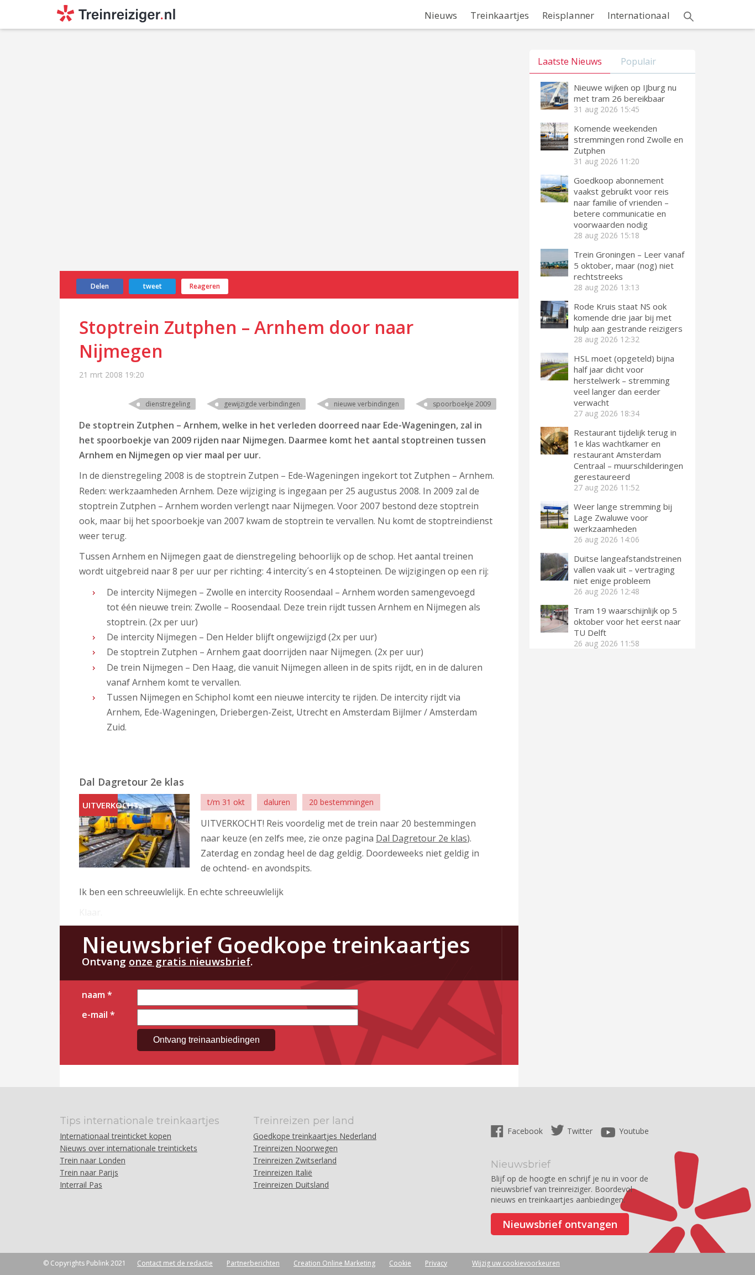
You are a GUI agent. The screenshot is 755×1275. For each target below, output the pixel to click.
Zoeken (688, 17)
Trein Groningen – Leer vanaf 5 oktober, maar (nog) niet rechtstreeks (629, 265)
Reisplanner (568, 15)
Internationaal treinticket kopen (115, 1136)
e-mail (98, 1014)
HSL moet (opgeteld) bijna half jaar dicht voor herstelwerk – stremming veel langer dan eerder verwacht (624, 380)
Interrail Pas (81, 1184)
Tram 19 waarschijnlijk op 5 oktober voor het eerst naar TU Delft (627, 621)
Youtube (634, 1131)
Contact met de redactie (175, 1263)
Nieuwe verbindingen (366, 404)
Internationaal (638, 15)
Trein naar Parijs (89, 1172)
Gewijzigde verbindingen (262, 404)
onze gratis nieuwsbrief (189, 961)
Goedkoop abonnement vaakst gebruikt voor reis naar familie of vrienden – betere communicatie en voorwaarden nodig (621, 202)
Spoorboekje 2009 (462, 404)
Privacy (436, 1263)
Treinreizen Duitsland (291, 1184)
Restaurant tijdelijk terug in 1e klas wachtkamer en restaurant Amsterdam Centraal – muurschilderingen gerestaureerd (628, 454)
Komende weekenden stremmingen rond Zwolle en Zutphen (628, 139)
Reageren (205, 286)
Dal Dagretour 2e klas (421, 838)
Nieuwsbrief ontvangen (559, 1224)
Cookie (400, 1263)
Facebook (526, 1131)
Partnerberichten (253, 1263)
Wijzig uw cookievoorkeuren (516, 1263)
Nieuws (440, 15)
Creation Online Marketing (334, 1263)
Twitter (580, 1131)
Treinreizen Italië (282, 1172)
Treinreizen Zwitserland (295, 1160)
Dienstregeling (167, 404)
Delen (100, 286)
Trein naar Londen (92, 1160)
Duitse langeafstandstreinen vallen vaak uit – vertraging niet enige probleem (627, 569)
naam (97, 994)
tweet (152, 286)
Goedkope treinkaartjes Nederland (314, 1136)
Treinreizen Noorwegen (295, 1148)
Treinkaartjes (499, 15)
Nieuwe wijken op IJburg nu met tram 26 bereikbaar (625, 93)
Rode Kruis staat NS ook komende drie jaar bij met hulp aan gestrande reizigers (628, 317)
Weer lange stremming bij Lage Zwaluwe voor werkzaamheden (623, 517)
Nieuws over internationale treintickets (128, 1148)
